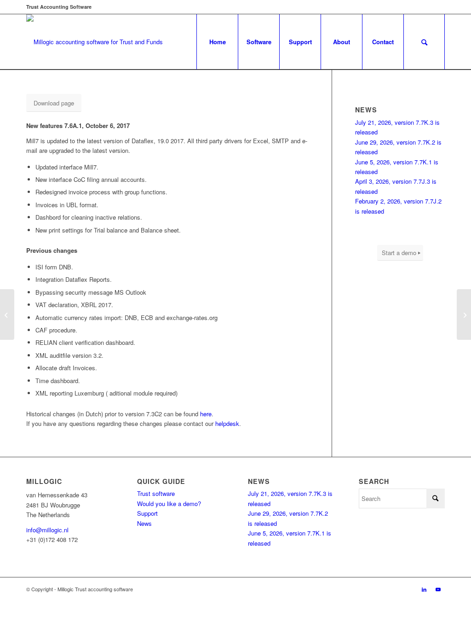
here (206, 413)
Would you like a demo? (169, 503)
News (144, 523)
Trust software (156, 493)
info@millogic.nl (47, 529)
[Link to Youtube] (438, 589)
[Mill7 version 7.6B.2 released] (464, 314)
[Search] (424, 42)
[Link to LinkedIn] (424, 589)
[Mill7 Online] (7, 314)
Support (147, 513)
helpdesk (227, 423)
